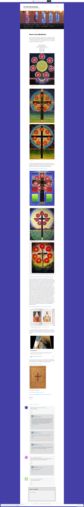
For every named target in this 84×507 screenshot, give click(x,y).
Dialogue (44, 24)
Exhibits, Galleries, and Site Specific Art (29, 26)
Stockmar (42, 276)
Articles (33, 24)
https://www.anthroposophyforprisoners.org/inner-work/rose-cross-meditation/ (40, 306)
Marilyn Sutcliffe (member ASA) (34, 407)
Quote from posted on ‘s (38, 168)
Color (41, 24)
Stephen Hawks (36, 444)
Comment (51, 498)
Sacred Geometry (51, 26)
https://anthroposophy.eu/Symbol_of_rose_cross (36, 392)
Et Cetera (48, 24)
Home (24, 24)
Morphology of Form (37, 26)
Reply (32, 412)
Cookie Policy (17, 505)
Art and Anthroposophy (30, 7)
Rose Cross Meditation (45, 26)
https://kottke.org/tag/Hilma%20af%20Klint (35, 327)
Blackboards (37, 24)
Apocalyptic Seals (29, 24)
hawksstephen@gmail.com (35, 424)
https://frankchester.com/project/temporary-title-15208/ (37, 359)
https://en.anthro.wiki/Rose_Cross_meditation (35, 363)
